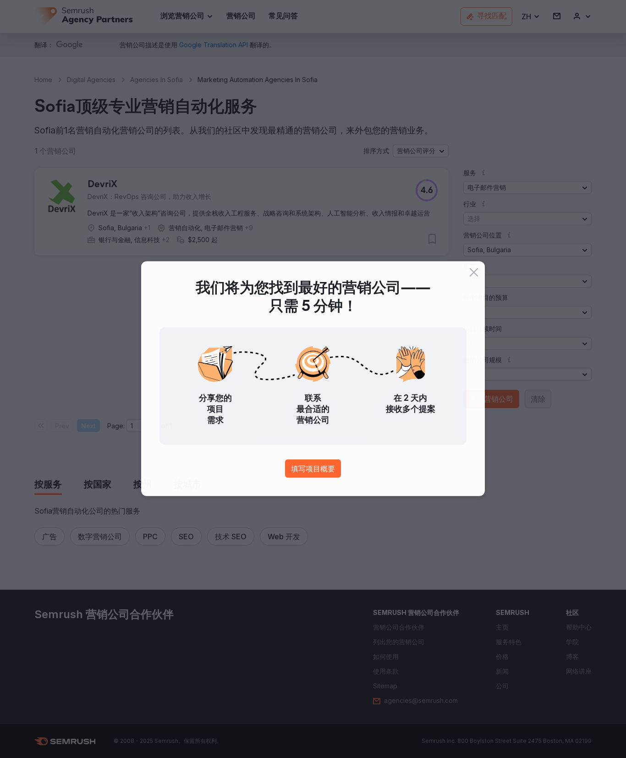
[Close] (474, 273)
